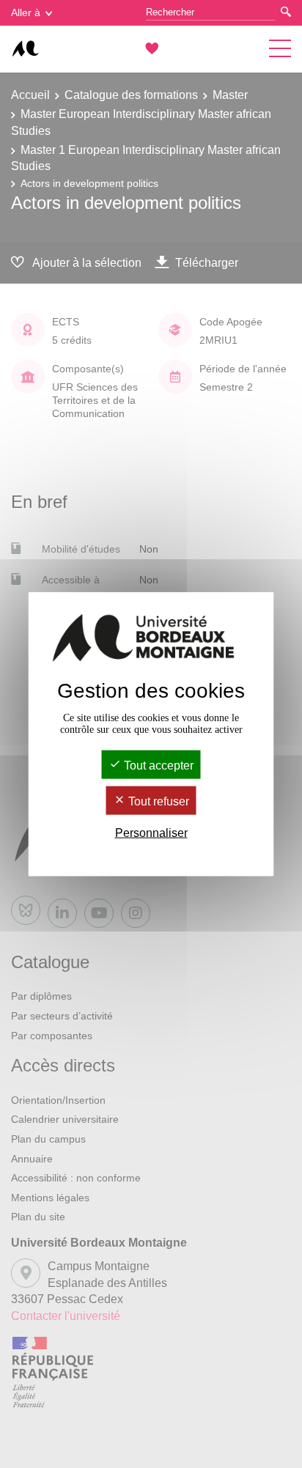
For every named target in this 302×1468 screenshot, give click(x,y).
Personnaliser (151, 833)
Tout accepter (157, 765)
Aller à (25, 12)
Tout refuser (157, 801)
